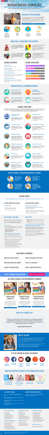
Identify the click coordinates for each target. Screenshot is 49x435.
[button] (48, 1)
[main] (24, 6)
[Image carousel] (24, 323)
